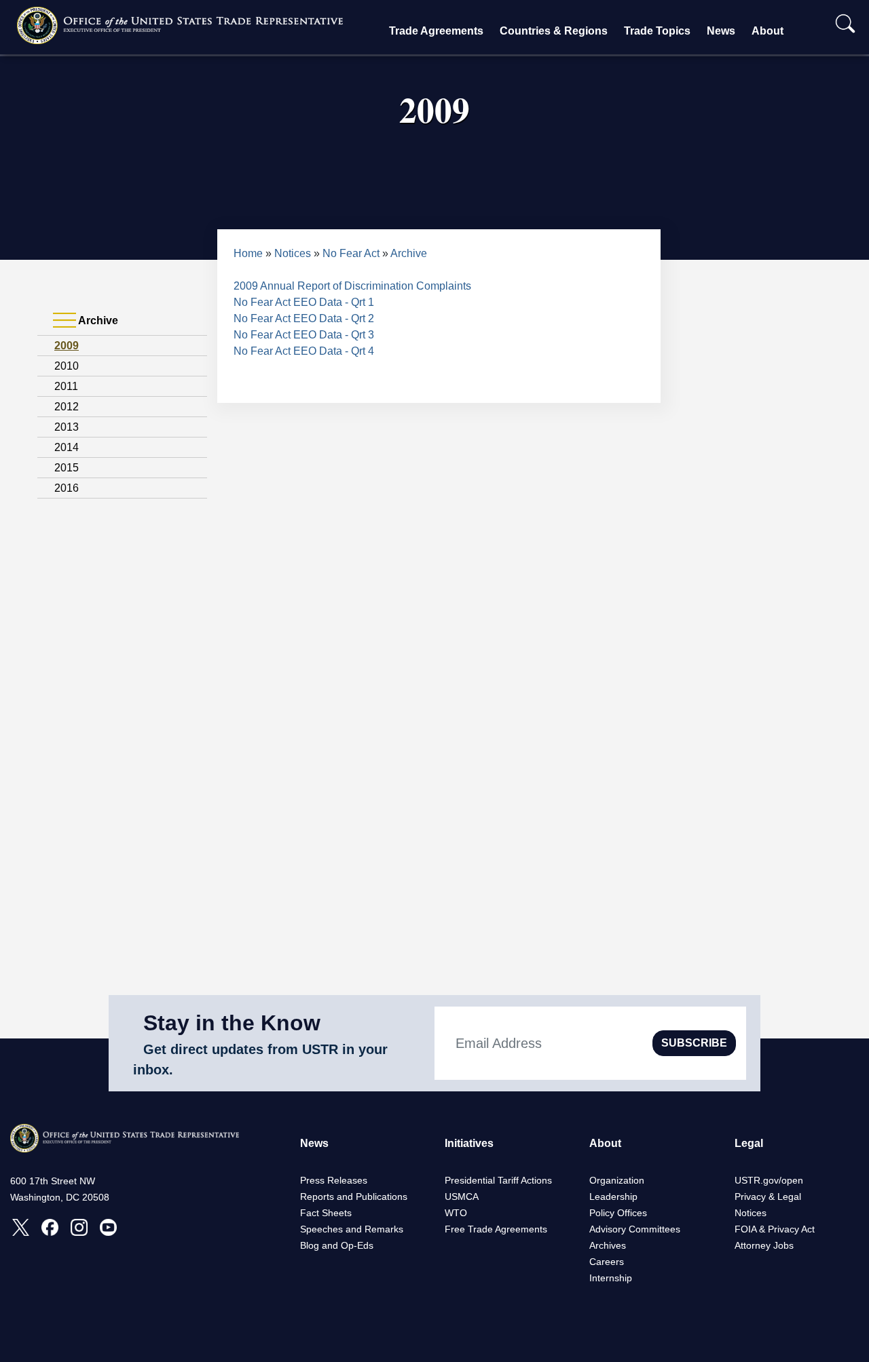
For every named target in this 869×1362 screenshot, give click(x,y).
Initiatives (469, 1143)
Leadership (613, 1196)
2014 (66, 447)
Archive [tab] (97, 320)
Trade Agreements (436, 31)
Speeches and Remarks (351, 1229)
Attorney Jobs (764, 1245)
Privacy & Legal (768, 1196)
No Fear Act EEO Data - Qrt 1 (304, 302)
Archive (408, 253)
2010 (66, 366)
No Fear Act (351, 253)
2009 (66, 345)
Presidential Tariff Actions (498, 1180)
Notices (292, 253)
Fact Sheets (326, 1212)
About (767, 31)
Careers (606, 1261)
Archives (607, 1245)
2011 (66, 386)
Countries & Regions (554, 31)
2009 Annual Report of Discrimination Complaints (352, 286)
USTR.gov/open (769, 1180)
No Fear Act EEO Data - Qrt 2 (304, 318)
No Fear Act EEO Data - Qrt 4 (304, 351)
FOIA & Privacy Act (775, 1229)
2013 (66, 427)
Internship (610, 1277)
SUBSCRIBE (694, 1043)
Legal (749, 1143)
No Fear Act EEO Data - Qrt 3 (304, 334)
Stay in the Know (231, 1023)
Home (248, 253)
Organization (616, 1180)
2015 (66, 467)
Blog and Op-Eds (336, 1245)
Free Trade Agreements (496, 1229)
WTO (456, 1212)
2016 (66, 488)
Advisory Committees (634, 1229)
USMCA (462, 1196)
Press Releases (333, 1180)
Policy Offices (618, 1212)
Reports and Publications (353, 1196)
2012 (66, 406)
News (721, 31)
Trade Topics (657, 31)
